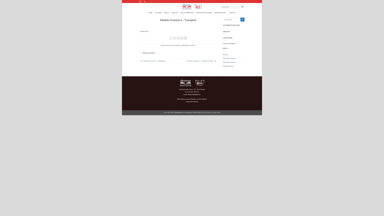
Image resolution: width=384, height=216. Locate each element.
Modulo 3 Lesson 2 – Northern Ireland (200, 61)
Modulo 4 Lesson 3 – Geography (154, 61)
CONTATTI (232, 13)
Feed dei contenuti (229, 58)
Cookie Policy (216, 112)
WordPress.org (228, 66)
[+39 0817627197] (145, 1)
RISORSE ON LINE (219, 13)
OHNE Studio (197, 112)
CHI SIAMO (158, 13)
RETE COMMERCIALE (187, 13)
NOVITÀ (166, 13)
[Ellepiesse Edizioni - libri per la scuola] (192, 7)
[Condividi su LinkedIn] (185, 38)
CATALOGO (174, 13)
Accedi (225, 54)
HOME (150, 13)
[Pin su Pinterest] (182, 38)
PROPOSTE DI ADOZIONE (204, 13)
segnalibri (192, 45)
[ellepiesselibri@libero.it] (141, 1)
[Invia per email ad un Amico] (178, 38)
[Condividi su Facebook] (171, 38)
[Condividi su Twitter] (174, 38)
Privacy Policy (206, 112)
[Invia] (242, 7)
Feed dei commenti (229, 62)
